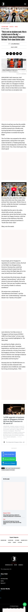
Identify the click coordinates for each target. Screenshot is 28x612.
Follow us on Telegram (9, 463)
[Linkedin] (17, 53)
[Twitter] (10, 53)
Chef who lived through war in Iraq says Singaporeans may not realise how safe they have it (12, 522)
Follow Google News (9, 454)
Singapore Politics (6, 513)
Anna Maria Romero (15, 43)
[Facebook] (7, 53)
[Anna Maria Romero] (9, 44)
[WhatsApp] (14, 53)
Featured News (4, 26)
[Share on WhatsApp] (25, 604)
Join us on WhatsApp (9, 459)
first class (7, 468)
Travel (16, 26)
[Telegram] (20, 53)
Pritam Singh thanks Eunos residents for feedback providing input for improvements (12, 515)
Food (4, 519)
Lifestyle (11, 26)
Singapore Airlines (15, 468)
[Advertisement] (14, 107)
